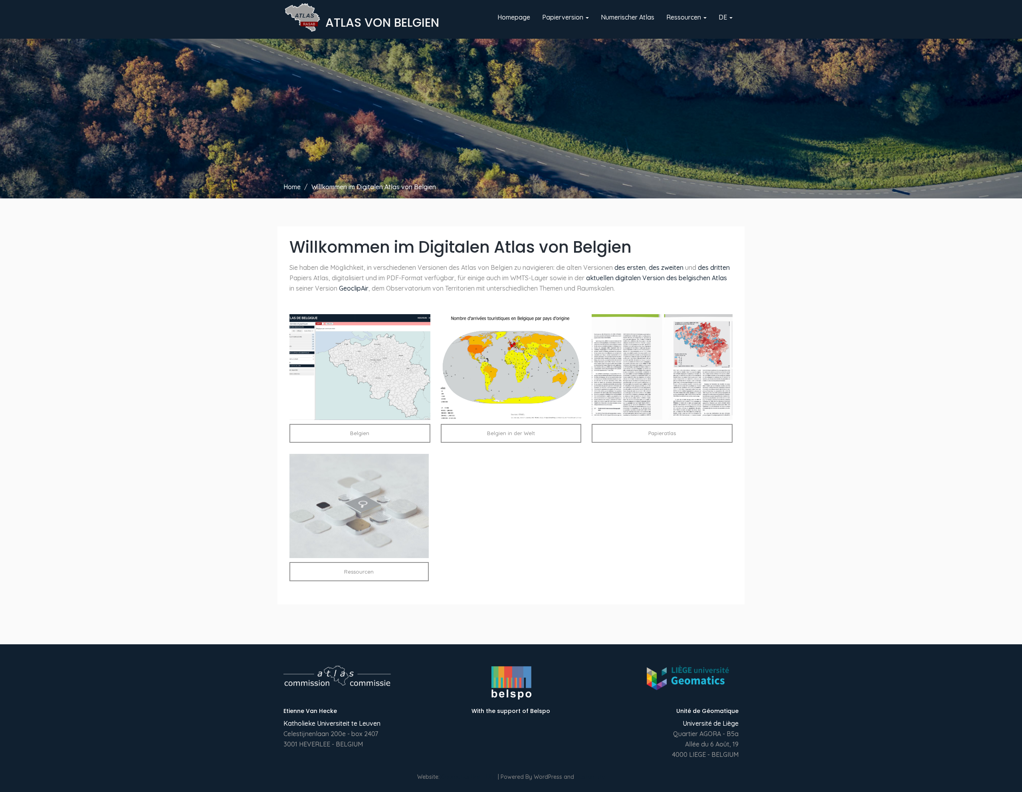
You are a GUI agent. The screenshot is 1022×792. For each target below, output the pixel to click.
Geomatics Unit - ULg (468, 776)
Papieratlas (662, 433)
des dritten (714, 267)
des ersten (630, 267)
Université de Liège (711, 723)
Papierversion (563, 17)
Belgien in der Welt (511, 433)
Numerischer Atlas (627, 17)
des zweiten (666, 267)
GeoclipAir (353, 288)
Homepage (513, 17)
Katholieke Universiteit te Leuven (331, 723)
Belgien (359, 433)
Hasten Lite (590, 776)
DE (724, 17)
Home (292, 187)
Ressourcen (684, 17)
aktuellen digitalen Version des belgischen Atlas (656, 278)
